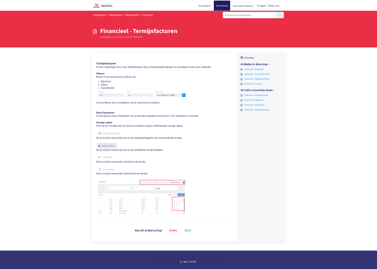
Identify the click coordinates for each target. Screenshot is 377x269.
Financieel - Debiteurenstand (256, 79)
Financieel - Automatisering (256, 95)
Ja (189, 230)
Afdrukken (249, 57)
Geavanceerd (131, 14)
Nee (174, 230)
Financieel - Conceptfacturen (256, 74)
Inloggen (261, 5)
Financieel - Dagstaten (254, 100)
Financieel (147, 14)
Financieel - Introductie (254, 104)
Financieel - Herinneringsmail (256, 109)
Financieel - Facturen (253, 83)
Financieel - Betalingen (254, 69)
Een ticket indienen (243, 5)
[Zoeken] (280, 15)
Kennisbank (222, 5)
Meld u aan (274, 5)
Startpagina (204, 5)
